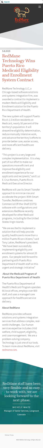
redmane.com (9, 349)
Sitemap (7, 435)
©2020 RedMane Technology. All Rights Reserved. (28, 440)
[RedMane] (21, 22)
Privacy (12, 435)
